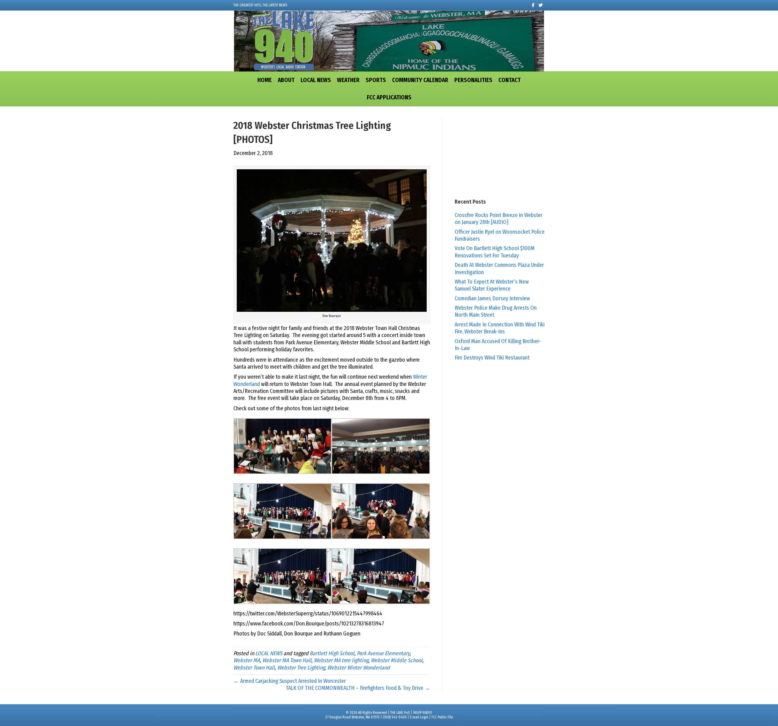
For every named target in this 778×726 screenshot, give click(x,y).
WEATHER (348, 80)
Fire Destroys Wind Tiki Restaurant (492, 357)
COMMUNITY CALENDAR (420, 80)
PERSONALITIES (473, 80)
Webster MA (246, 660)
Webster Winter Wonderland (358, 667)
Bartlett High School (332, 653)
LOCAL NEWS (316, 80)
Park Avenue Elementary (383, 653)
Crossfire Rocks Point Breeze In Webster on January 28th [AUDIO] (498, 218)
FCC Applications (389, 97)
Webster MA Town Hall (287, 660)
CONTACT (509, 80)
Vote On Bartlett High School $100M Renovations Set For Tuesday (495, 252)
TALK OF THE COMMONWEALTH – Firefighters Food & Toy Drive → (358, 688)
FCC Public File (442, 717)
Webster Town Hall (254, 667)
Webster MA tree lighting (341, 660)
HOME (264, 80)
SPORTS (376, 80)
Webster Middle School (396, 660)
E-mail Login (419, 717)
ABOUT (286, 80)
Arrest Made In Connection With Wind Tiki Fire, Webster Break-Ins (500, 328)
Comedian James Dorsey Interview (492, 298)
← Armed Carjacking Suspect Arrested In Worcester (289, 681)
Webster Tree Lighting (301, 667)
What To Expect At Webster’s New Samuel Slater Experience (492, 285)
